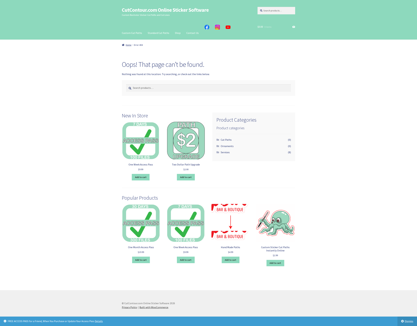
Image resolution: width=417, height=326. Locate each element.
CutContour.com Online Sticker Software (165, 10)
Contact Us (192, 33)
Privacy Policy (129, 307)
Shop (178, 33)
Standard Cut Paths (158, 33)
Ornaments (227, 146)
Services (225, 152)
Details (99, 321)
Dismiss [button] (409, 321)
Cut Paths (226, 139)
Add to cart (140, 177)
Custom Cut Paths (132, 33)
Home (128, 44)
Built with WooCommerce (153, 307)
